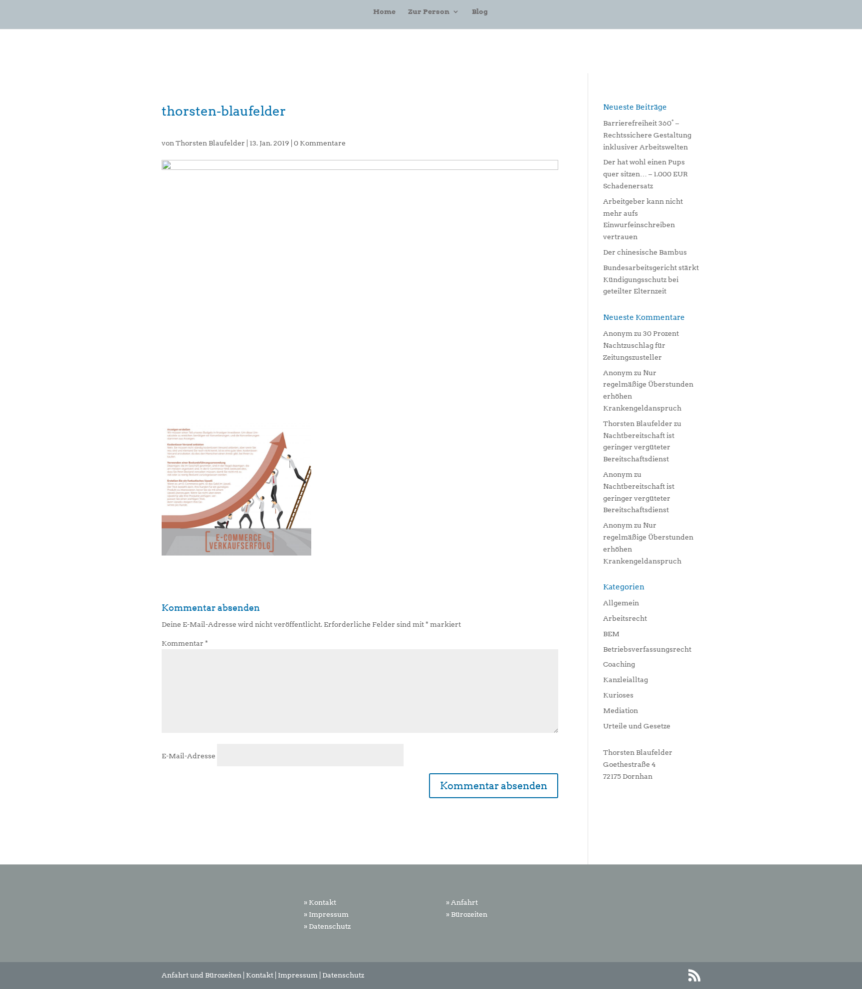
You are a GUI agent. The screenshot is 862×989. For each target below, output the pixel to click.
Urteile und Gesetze (636, 726)
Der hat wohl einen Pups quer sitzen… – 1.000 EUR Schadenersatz (645, 174)
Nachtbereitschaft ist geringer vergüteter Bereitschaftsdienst (638, 447)
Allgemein (621, 603)
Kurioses (618, 695)
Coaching (619, 664)
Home (384, 11)
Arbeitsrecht (625, 618)
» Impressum (326, 914)
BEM (611, 634)
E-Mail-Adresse (189, 756)
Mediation (620, 710)
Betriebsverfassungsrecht (647, 649)
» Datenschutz (327, 926)
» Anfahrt (462, 902)
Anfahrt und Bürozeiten (201, 975)
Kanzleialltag (625, 680)
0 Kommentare (320, 143)
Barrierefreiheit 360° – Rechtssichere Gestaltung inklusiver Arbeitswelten (647, 135)
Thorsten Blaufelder (210, 143)
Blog (480, 11)
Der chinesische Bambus (645, 252)
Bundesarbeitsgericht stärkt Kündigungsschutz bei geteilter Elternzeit (651, 279)
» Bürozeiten (466, 914)
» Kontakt (320, 902)
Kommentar (185, 643)
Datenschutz (343, 975)
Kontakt (259, 975)
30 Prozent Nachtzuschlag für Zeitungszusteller (641, 345)
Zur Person (428, 11)
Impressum (298, 975)
